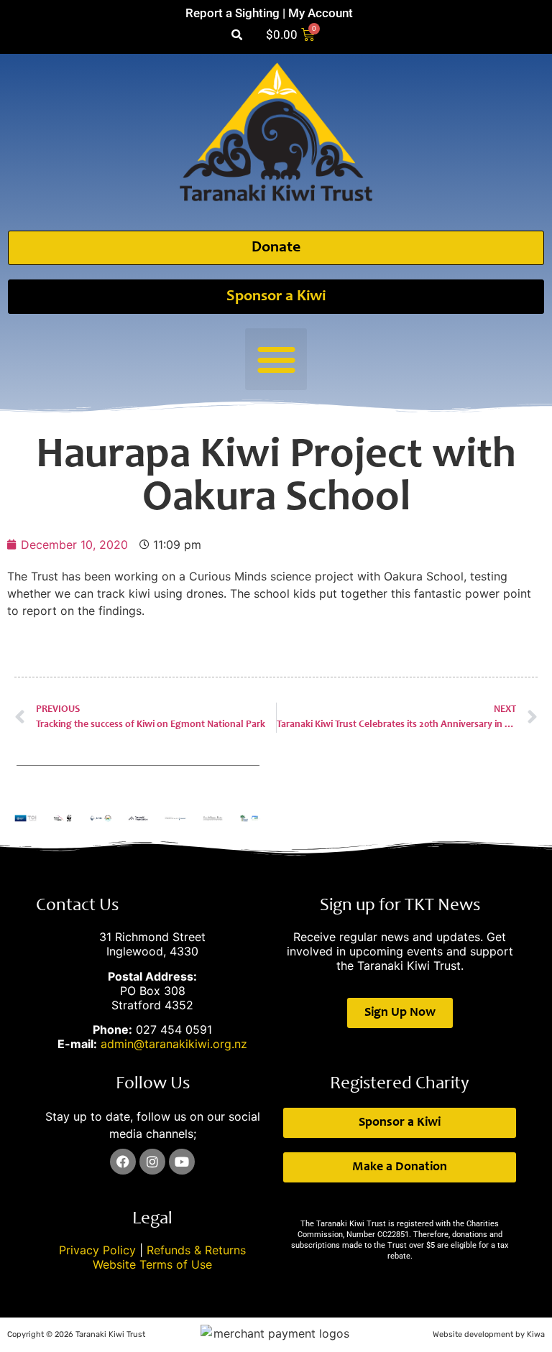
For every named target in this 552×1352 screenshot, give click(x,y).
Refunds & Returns (196, 1250)
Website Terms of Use (152, 1264)
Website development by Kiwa (489, 1334)
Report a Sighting (232, 13)
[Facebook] (123, 1162)
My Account (320, 13)
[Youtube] (182, 1162)
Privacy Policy (97, 1250)
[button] (237, 35)
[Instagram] (152, 1162)
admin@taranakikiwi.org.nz (174, 1044)
